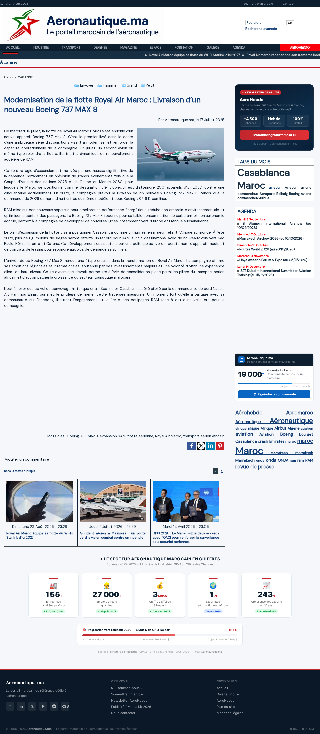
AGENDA (247, 211)
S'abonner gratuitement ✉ (274, 135)
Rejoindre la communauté (277, 394)
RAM (309, 460)
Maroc (252, 185)
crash (263, 441)
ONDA (283, 460)
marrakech (279, 453)
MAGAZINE (25, 77)
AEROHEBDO (300, 47)
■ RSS (294, 729)
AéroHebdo (226, 700)
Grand (131, 85)
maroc (291, 441)
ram (293, 460)
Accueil (13, 47)
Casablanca (264, 172)
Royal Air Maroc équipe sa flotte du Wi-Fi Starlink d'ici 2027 (174, 55)
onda (260, 460)
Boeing (294, 194)
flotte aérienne (141, 436)
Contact (288, 4)
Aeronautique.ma (211, 651)
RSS (65, 706)
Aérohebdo (249, 412)
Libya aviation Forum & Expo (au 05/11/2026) (274, 260)
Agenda (239, 47)
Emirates (277, 441)
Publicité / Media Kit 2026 (131, 707)
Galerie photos (228, 694)
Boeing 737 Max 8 (83, 436)
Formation (184, 47)
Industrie (41, 47)
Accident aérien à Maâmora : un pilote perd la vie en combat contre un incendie (113, 535)
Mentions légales (230, 713)
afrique (241, 428)
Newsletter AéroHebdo (129, 700)
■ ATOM (308, 729)
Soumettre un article (258, 4)
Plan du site (226, 707)
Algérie (294, 428)
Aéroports (268, 194)
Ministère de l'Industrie (123, 651)
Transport (71, 47)
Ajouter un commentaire (27, 459)
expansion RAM (113, 436)
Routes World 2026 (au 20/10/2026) (267, 249)
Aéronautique (248, 421)
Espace (156, 47)
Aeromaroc (299, 412)
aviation (275, 187)
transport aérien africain (203, 436)
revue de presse (255, 466)
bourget (306, 434)
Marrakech (245, 460)
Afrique (267, 428)
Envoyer (86, 85)
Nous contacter (123, 713)
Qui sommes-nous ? (126, 688)
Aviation (291, 187)
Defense (101, 47)
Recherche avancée (261, 29)
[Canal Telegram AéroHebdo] (54, 706)
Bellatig (282, 194)
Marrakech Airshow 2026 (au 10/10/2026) (272, 238)
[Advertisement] (274, 316)
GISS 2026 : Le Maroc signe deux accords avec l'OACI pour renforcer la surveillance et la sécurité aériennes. (186, 537)
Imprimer (110, 85)
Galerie (213, 47)
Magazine (129, 47)
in (21, 706)
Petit (149, 85)
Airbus (264, 198)
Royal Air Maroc (168, 436)
